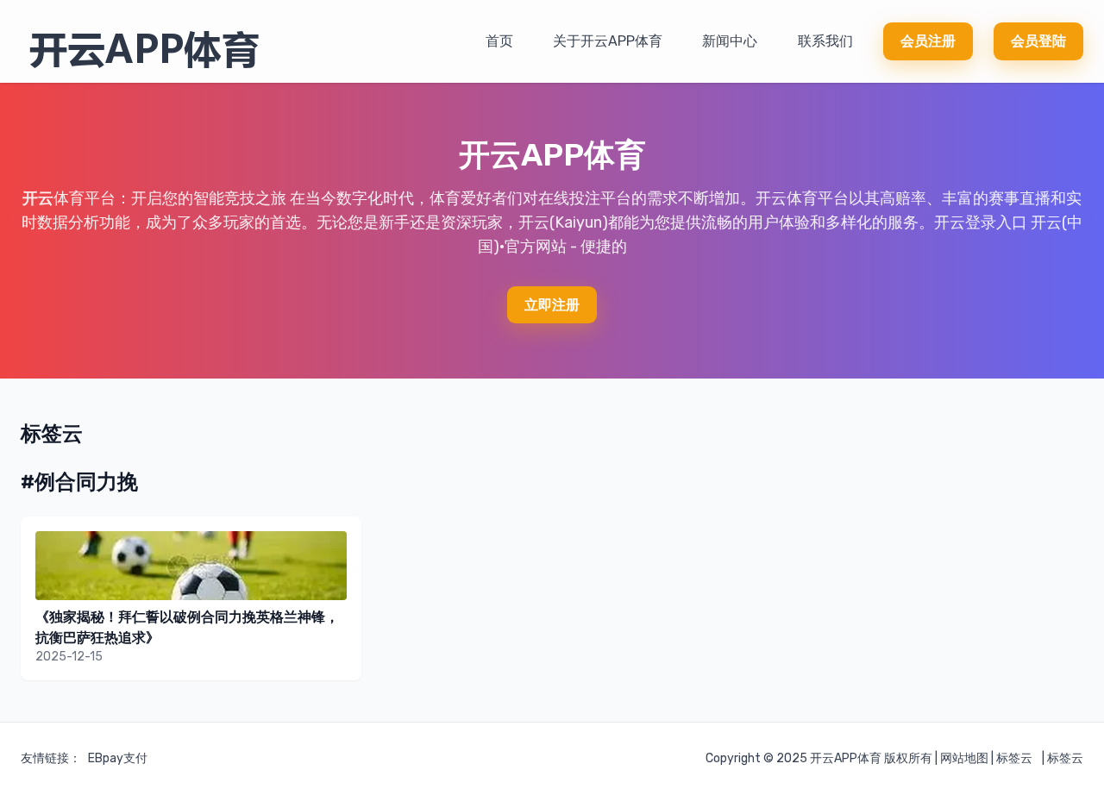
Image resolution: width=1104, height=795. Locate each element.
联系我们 (825, 41)
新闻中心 (729, 41)
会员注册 (928, 41)
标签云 (1014, 758)
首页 (499, 41)
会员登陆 (1038, 41)
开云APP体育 (845, 758)
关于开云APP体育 (607, 41)
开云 (37, 198)
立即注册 (552, 305)
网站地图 (964, 758)
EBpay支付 (117, 758)
